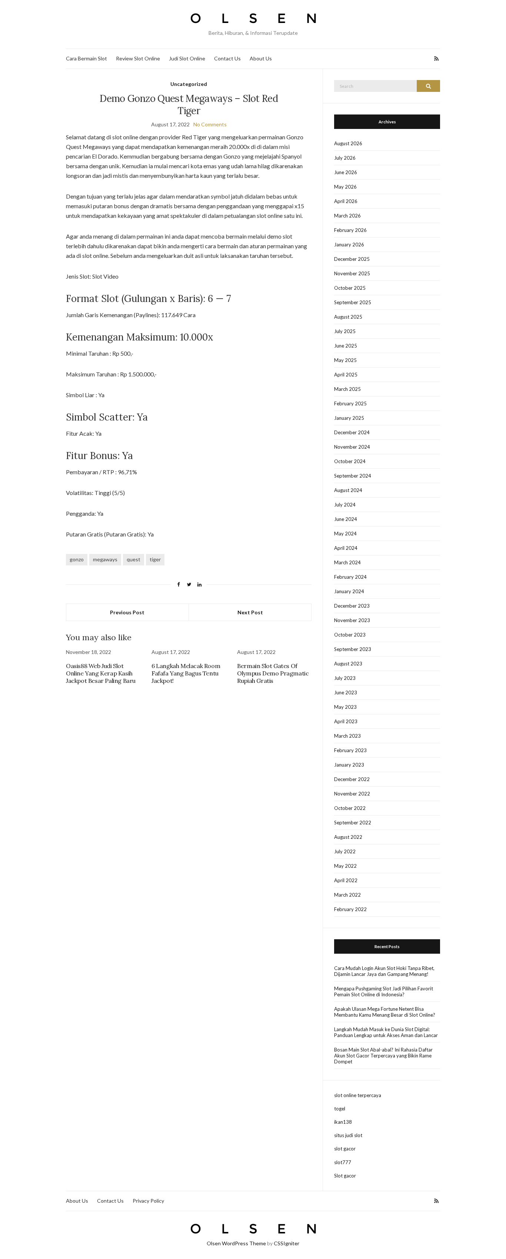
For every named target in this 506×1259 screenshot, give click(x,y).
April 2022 (345, 880)
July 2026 (345, 158)
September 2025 (352, 302)
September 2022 (352, 823)
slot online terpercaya (357, 1095)
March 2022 (347, 895)
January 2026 (349, 245)
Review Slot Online (138, 58)
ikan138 (343, 1122)
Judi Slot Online (187, 58)
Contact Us (227, 58)
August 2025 (348, 317)
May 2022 (345, 866)
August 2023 (348, 664)
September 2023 (352, 649)
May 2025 (345, 360)
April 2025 (345, 375)
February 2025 (350, 403)
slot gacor (345, 1149)
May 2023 (345, 707)
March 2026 (347, 216)
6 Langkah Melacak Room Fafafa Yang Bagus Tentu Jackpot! (186, 673)
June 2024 (345, 519)
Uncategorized (188, 84)
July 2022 (345, 851)
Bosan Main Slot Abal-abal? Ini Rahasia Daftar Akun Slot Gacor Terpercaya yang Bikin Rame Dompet (383, 1055)
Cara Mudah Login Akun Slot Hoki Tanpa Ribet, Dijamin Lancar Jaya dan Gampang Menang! (384, 971)
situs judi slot (348, 1135)
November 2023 (352, 620)
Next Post (250, 612)
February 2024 (350, 577)
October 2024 (350, 461)
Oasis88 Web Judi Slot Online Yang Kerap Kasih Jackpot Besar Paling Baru (101, 673)
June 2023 (345, 692)
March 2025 (347, 389)
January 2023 (349, 765)
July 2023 (345, 678)
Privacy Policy (148, 1200)
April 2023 (345, 721)
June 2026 (345, 172)
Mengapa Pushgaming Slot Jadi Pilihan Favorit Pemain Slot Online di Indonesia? (383, 991)
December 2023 (352, 606)
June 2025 (345, 346)
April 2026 (345, 201)
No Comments (210, 124)
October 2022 (350, 808)
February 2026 (350, 230)
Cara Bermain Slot (86, 58)
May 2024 (345, 534)
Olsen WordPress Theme (236, 1243)
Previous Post (127, 612)
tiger (155, 559)
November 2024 (352, 447)
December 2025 (352, 259)
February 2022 (350, 909)
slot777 (342, 1162)
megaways (105, 559)
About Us (261, 58)
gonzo (77, 559)
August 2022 (348, 837)
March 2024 (347, 562)
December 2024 (352, 432)
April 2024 (345, 548)
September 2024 (352, 476)
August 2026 (348, 143)
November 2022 (352, 794)
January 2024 (349, 591)
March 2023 (347, 736)
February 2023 (350, 750)
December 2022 (352, 779)
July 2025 (345, 331)
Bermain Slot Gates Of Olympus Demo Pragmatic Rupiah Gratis (273, 673)
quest (133, 559)
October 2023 (350, 635)
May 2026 (345, 187)
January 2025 (349, 418)
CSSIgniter (286, 1243)
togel (339, 1109)
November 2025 (352, 273)
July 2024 (345, 505)
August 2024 (348, 490)
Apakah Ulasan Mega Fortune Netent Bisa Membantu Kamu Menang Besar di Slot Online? (384, 1012)
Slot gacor (345, 1176)
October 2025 (350, 288)
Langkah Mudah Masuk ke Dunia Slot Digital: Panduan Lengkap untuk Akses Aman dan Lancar (386, 1032)
